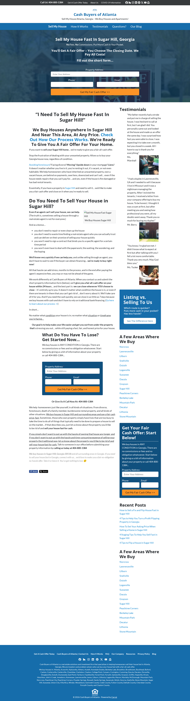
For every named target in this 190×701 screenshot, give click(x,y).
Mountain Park (127, 402)
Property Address (95, 69)
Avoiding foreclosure (39, 164)
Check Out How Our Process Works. (71, 137)
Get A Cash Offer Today (78, 2)
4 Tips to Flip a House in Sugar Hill (137, 542)
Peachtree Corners (129, 393)
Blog (154, 654)
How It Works (79, 26)
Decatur (124, 407)
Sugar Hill (70, 188)
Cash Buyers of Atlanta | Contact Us (72, 654)
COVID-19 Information (111, 2)
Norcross (124, 346)
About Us (94, 2)
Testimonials (100, 26)
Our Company (118, 654)
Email (118, 80)
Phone (72, 80)
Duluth (123, 365)
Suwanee (124, 374)
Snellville (124, 360)
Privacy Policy (144, 654)
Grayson (124, 384)
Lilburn (123, 356)
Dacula (123, 379)
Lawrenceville (127, 351)
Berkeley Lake (126, 397)
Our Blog (136, 26)
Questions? (119, 26)
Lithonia (124, 411)
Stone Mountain (128, 416)
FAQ (107, 654)
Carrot (114, 697)
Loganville (125, 370)
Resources (130, 654)
